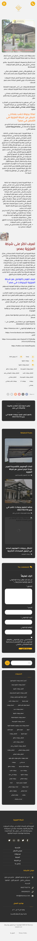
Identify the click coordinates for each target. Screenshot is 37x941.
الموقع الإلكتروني (26, 627)
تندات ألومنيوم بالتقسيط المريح (22, 475)
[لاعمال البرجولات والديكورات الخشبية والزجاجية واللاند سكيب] (18, 7)
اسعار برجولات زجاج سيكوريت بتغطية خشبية (18, 726)
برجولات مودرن (12, 779)
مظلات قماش (14, 795)
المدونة (17, 857)
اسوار (28, 730)
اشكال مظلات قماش (18, 754)
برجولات (31, 381)
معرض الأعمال (17, 851)
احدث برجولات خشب (13, 701)
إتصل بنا (17, 864)
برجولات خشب (13, 771)
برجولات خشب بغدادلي (11, 381)
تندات (11, 783)
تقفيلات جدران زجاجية (21, 783)
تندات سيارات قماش (13, 787)
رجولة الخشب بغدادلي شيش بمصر (23, 107)
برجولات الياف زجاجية (24, 767)
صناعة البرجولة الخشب (13, 127)
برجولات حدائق (11, 767)
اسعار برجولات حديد (18, 709)
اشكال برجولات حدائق (11, 369)
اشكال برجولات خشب (28, 373)
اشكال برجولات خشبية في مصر (11, 373)
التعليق (29, 586)
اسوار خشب (10, 730)
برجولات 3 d (23, 381)
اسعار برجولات (10, 705)
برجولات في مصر (13, 775)
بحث (7, 663)
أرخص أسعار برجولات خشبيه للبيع (18, 681)
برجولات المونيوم (26, 554)
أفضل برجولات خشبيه (18, 689)
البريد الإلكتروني (26, 617)
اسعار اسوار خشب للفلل (24, 705)
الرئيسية (17, 848)
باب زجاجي (22, 762)
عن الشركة (17, 860)
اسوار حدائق (20, 730)
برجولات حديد (23, 771)
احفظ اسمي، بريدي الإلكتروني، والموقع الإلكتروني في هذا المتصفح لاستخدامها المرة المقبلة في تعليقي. (19, 642)
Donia (27, 357)
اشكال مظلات (10, 750)
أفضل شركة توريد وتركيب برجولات (18, 697)
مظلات (23, 795)
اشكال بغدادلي (12, 377)
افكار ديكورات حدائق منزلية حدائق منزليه (18, 758)
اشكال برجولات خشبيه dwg (26, 377)
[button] (26, 394)
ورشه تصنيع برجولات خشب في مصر (21, 513)
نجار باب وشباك (18, 799)
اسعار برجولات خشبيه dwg (26, 369)
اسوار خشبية (24, 734)
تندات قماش (24, 791)
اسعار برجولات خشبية (24, 365)
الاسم (29, 608)
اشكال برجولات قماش (23, 750)
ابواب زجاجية (25, 701)
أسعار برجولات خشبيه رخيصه (18, 685)
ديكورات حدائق (13, 791)
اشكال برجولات (13, 734)
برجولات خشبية (25, 361)
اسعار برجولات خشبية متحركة (18, 717)
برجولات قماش (23, 779)
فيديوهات (17, 854)
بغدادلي (31, 385)
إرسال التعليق (25, 648)
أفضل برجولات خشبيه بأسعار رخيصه (18, 693)
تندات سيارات (25, 787)
